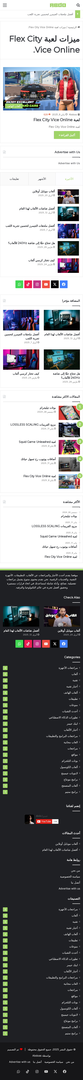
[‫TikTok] (28, 284)
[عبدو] (57, 5)
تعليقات (14, 179)
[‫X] (55, 284)
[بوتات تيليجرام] (69, 413)
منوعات (73, 705)
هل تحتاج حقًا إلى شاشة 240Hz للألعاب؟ (51, 14)
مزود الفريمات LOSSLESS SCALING (33, 424)
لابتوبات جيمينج (69, 773)
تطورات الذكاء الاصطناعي (63, 717)
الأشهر (42, 179)
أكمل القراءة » (67, 135)
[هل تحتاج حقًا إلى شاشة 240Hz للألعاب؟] (68, 248)
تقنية (75, 680)
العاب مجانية (71, 742)
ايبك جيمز (72, 723)
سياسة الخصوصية (70, 876)
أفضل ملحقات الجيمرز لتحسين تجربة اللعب (30, 226)
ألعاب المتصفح (70, 785)
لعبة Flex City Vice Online (56, 119)
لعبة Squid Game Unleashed (37, 442)
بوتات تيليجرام (48, 407)
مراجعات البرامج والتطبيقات (62, 736)
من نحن (75, 870)
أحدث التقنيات (70, 711)
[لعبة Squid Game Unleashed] (69, 447)
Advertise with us (69, 888)
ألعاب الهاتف (71, 692)
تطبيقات (73, 698)
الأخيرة (69, 179)
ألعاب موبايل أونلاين (43, 191)
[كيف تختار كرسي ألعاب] (68, 265)
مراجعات (73, 748)
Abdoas (73, 114)
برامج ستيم (71, 791)
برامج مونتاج (71, 779)
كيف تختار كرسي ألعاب (41, 260)
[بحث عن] (78, 6)
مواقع (74, 754)
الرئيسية (73, 27)
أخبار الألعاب (71, 729)
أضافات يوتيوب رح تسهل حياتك (38, 459)
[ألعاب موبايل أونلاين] (68, 196)
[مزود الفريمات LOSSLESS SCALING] (69, 430)
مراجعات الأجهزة (68, 667)
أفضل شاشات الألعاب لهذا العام (37, 208)
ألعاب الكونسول (69, 767)
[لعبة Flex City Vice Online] (69, 481)
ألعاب (75, 674)
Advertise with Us (69, 163)
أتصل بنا (75, 882)
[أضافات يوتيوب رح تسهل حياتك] (69, 464)
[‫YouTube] (46, 284)
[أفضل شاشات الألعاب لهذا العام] (68, 214)
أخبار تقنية (72, 686)
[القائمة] (5, 6)
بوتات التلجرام (70, 760)
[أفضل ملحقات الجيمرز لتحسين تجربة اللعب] (68, 231)
